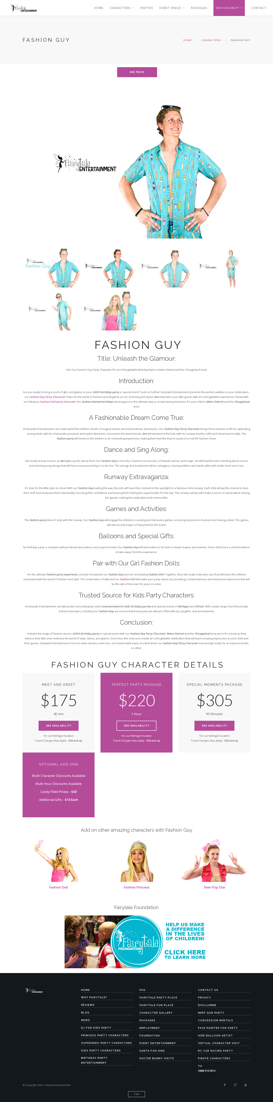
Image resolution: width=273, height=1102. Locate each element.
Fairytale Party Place (158, 997)
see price (137, 72)
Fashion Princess (136, 887)
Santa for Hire (152, 1050)
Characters (120, 8)
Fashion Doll (58, 887)
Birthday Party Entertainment (94, 1060)
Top (136, 1094)
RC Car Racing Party (215, 1050)
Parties (146, 8)
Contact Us (208, 990)
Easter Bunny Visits (156, 1058)
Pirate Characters (214, 1058)
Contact (259, 8)
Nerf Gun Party (211, 1012)
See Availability (58, 725)
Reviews (88, 1005)
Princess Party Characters (105, 1035)
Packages (199, 8)
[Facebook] (225, 1085)
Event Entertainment (157, 1043)
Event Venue (170, 8)
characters (211, 40)
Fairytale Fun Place (156, 1005)
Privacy (204, 997)
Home (98, 8)
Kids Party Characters (101, 1050)
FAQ (142, 990)
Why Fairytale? (94, 997)
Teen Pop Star (214, 887)
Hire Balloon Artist (215, 1035)
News (85, 1020)
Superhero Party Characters (106, 1043)
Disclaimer (207, 1005)
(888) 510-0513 (206, 1070)
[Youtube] (245, 1085)
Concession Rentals (215, 1020)
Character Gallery (156, 1012)
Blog (85, 1012)
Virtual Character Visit (219, 1043)
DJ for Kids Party (96, 1027)
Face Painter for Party (218, 1028)
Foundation (149, 1035)
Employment (149, 1028)
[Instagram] (235, 1085)
